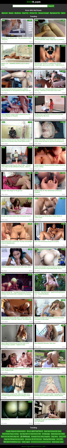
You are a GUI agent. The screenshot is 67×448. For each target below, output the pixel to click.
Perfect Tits (33, 13)
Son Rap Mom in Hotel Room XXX (30, 434)
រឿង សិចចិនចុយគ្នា (25, 436)
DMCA (33, 446)
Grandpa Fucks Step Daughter (40, 436)
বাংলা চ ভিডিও (60, 439)
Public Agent (26, 442)
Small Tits (25, 13)
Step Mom (54, 436)
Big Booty (18, 13)
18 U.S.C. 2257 (41, 446)
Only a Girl (62, 436)
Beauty (11, 13)
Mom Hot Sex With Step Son (10, 436)
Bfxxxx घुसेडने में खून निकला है (35, 431)
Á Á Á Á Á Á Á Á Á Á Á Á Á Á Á (40, 442)
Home (23, 446)
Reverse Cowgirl (43, 13)
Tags (28, 446)
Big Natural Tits (55, 13)
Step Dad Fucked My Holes (52, 431)
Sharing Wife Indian (49, 439)
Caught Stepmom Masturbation (15, 431)
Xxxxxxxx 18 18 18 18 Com (33, 439)
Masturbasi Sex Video (58, 434)
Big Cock (5, 13)
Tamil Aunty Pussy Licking (10, 434)
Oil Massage (46, 434)
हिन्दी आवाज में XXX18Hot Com (12, 442)
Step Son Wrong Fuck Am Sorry (14, 439)
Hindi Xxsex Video (57, 442)
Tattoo (63, 13)
